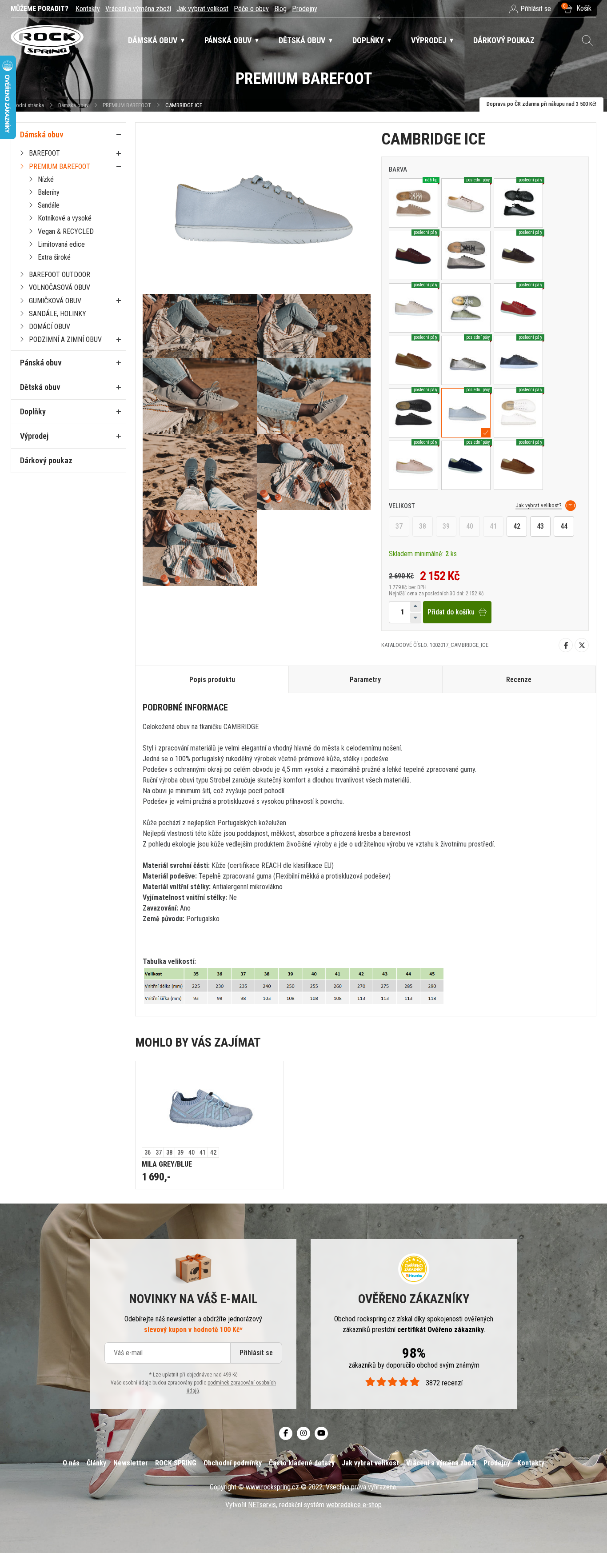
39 (446, 526)
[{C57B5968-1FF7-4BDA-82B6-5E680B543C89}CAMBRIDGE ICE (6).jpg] (200, 472)
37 (399, 526)
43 (540, 526)
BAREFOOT (44, 153)
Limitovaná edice (61, 244)
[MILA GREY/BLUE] (210, 1104)
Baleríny (49, 192)
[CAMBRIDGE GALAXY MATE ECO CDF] (466, 255)
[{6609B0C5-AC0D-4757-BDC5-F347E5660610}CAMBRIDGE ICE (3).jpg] (314, 326)
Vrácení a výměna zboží (138, 8)
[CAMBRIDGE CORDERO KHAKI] (466, 308)
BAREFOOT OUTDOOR (59, 274)
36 (147, 1152)
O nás (71, 1463)
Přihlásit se (256, 1352)
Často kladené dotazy (302, 1463)
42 (516, 526)
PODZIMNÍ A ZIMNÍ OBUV (65, 339)
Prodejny (304, 8)
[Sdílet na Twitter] (582, 645)
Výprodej (34, 436)
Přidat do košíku (451, 612)
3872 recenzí (444, 1383)
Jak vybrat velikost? (538, 505)
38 (422, 526)
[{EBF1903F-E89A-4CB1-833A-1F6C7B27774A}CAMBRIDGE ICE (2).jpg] (200, 326)
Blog (280, 8)
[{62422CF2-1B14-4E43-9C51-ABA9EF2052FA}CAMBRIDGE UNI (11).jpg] (314, 472)
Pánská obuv (41, 362)
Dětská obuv (40, 387)
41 (493, 526)
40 (469, 526)
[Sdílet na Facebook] (566, 645)
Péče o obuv (251, 8)
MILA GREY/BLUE (167, 1164)
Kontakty (88, 8)
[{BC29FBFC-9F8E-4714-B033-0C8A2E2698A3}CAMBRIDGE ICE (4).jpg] (200, 396)
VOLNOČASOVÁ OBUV (59, 287)
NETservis (262, 1505)
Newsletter (130, 1463)
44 (563, 526)
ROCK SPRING (175, 1463)
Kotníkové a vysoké (65, 218)
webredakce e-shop (354, 1505)
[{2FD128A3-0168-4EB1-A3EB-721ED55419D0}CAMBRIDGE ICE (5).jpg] (314, 396)
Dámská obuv (74, 105)
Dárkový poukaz (46, 460)
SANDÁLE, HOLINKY (57, 313)
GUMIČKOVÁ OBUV (55, 301)
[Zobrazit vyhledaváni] (587, 40)
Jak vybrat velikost (202, 8)
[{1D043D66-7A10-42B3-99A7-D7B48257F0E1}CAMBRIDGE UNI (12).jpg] (200, 548)
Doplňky (33, 411)
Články (96, 1463)
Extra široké (54, 257)
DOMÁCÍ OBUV (49, 326)
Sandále (49, 205)
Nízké (46, 179)
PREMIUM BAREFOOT (127, 105)
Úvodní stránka (27, 105)
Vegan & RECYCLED (66, 231)
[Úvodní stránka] (47, 40)
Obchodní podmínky (233, 1463)
